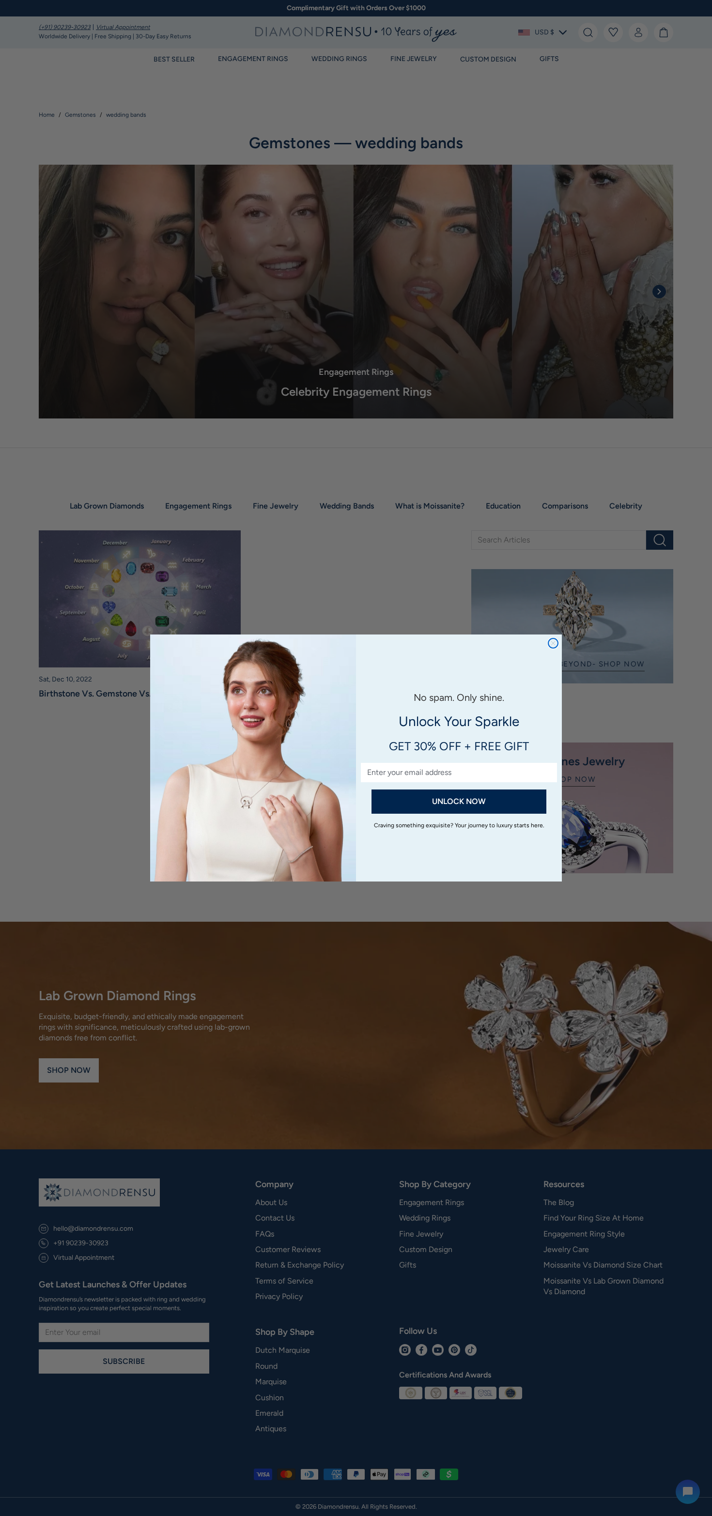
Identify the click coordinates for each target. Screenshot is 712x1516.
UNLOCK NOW (459, 801)
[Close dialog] (553, 643)
